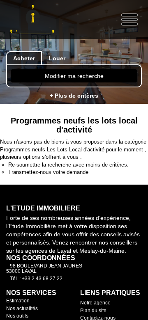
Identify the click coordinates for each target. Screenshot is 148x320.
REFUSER (45, 300)
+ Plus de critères (74, 95)
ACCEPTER (101, 300)
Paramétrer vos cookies (37, 282)
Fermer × (123, 161)
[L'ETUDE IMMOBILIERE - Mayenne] (32, 19)
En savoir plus (116, 273)
